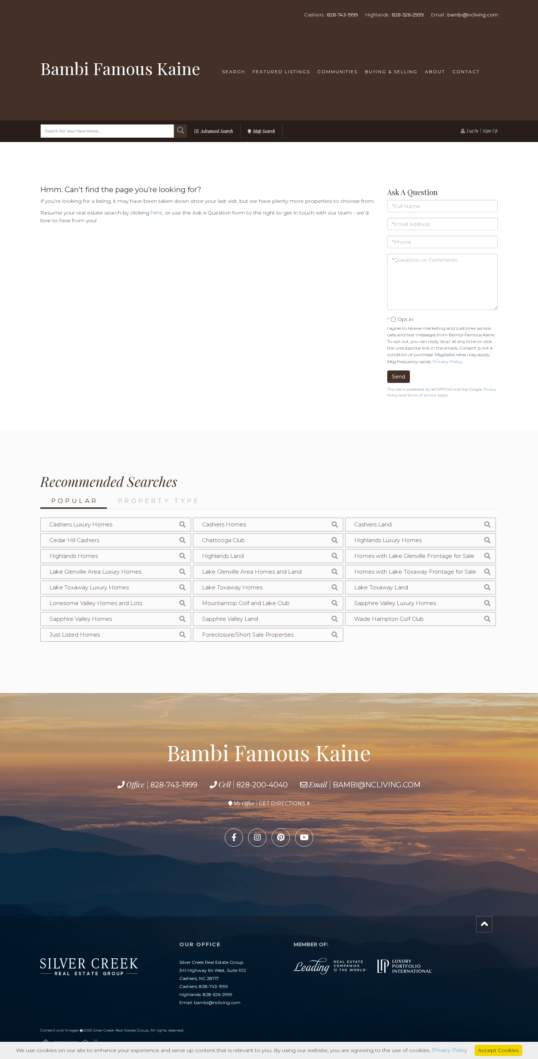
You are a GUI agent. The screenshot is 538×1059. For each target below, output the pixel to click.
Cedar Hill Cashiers (74, 540)
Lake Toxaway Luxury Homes (89, 587)
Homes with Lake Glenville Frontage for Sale (414, 555)
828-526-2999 (408, 15)
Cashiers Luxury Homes (80, 524)
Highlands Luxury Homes (388, 540)
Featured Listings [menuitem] (281, 71)
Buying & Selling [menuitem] (391, 71)
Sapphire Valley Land (230, 618)
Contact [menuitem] (466, 71)
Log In (472, 131)
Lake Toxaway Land (381, 587)
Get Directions (282, 803)
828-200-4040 (262, 784)
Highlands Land (223, 555)
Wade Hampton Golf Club (389, 618)
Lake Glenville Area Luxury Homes (95, 571)
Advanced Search (217, 131)
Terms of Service (421, 395)
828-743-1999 (342, 15)
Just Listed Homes (74, 634)
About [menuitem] (435, 71)
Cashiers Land (373, 524)
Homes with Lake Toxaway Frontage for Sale (415, 571)
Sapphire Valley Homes (80, 618)
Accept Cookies (498, 1050)
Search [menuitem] (233, 71)
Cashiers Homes (224, 524)
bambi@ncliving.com (472, 15)
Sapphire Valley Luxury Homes (395, 603)
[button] (180, 131)
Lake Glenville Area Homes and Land (252, 571)
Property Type (159, 500)
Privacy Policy (448, 361)
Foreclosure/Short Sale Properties (248, 634)
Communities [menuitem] (337, 71)
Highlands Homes (73, 555)
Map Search (264, 131)
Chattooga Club (223, 540)
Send (398, 376)
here (156, 212)
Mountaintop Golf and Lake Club (245, 603)
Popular (74, 500)
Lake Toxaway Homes (232, 587)
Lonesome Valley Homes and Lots (95, 603)
